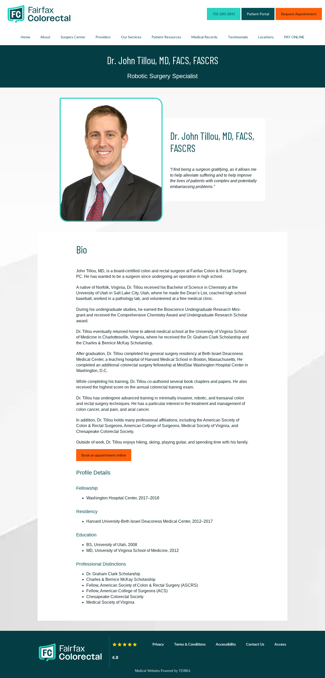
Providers (103, 37)
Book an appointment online (104, 455)
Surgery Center (73, 37)
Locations (266, 37)
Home (25, 37)
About (45, 37)
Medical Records (204, 37)
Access (280, 644)
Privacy (158, 644)
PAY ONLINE (294, 37)
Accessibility (226, 644)
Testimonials (238, 37)
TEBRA (184, 671)
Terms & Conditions (190, 644)
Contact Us (255, 644)
